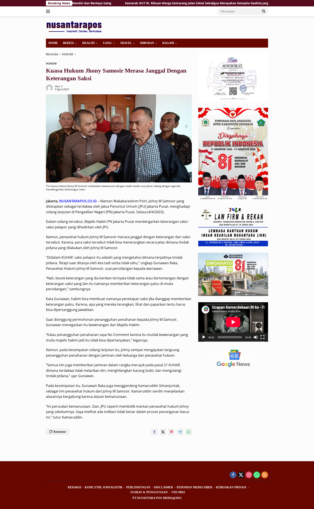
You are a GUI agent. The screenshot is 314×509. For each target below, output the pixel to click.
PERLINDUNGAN (138, 487)
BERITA (68, 43)
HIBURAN (147, 43)
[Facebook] (233, 475)
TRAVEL (126, 43)
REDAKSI (74, 487)
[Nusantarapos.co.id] (75, 27)
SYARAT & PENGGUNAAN (149, 492)
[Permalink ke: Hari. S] (49, 88)
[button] (264, 11)
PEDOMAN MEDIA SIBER (194, 487)
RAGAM (168, 43)
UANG (107, 43)
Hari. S (58, 86)
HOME (53, 43)
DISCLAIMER (163, 487)
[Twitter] (241, 475)
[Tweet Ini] (163, 432)
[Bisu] (256, 337)
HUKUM (51, 63)
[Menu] (49, 11)
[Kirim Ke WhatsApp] (188, 432)
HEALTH (88, 43)
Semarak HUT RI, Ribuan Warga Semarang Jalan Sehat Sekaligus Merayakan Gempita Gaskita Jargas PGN (175, 3)
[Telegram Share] (180, 432)
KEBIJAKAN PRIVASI (231, 487)
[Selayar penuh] (262, 337)
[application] (233, 322)
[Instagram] (248, 475)
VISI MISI (178, 492)
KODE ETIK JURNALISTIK (104, 487)
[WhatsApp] (256, 475)
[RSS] (264, 475)
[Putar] (204, 337)
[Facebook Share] (154, 432)
